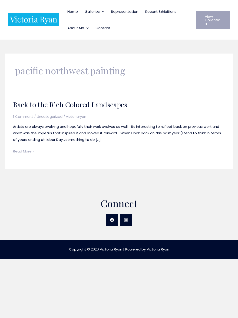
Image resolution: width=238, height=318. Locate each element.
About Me (75, 27)
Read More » (23, 152)
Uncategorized (50, 116)
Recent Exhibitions (160, 11)
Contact (103, 27)
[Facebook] (112, 220)
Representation (124, 11)
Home (72, 11)
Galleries (92, 11)
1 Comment (23, 116)
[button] (102, 11)
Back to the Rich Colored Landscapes (70, 104)
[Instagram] (126, 220)
